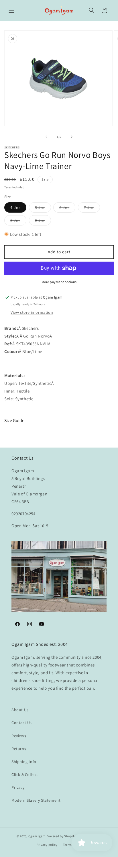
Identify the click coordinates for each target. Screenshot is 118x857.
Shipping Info (23, 761)
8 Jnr (18, 221)
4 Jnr (15, 207)
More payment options (59, 282)
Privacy (17, 787)
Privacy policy (47, 845)
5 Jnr (43, 209)
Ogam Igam (37, 836)
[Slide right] (71, 136)
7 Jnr (92, 209)
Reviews (18, 735)
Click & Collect (24, 774)
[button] (11, 10)
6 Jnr (67, 209)
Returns (18, 748)
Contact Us (21, 722)
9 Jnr (43, 221)
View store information (32, 312)
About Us (20, 709)
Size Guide (14, 420)
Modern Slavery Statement (35, 800)
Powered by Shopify (61, 836)
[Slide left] (46, 136)
